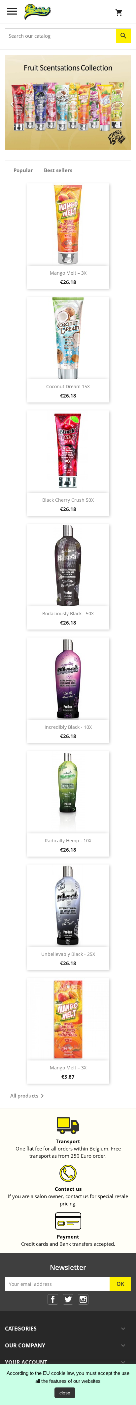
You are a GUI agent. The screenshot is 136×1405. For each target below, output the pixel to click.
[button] (14, 102)
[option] (68, 102)
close (64, 1392)
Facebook (53, 1299)
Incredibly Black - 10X (68, 727)
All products (28, 1095)
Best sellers (58, 170)
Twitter (68, 1299)
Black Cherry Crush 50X (68, 500)
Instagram (83, 1299)
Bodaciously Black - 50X (68, 613)
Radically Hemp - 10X (68, 840)
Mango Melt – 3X (68, 273)
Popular (23, 170)
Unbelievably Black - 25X (68, 954)
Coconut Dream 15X (68, 386)
